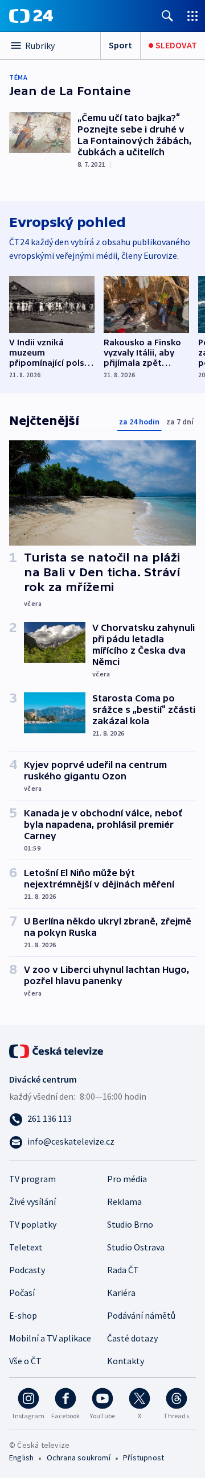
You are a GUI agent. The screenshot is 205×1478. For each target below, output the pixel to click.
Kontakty (125, 1360)
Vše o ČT (25, 1360)
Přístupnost (143, 1457)
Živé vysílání (32, 1201)
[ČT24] (31, 16)
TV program (32, 1178)
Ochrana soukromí (78, 1457)
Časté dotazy (132, 1338)
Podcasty (27, 1269)
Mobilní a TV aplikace (50, 1338)
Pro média (127, 1178)
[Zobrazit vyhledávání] (167, 15)
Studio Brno (130, 1224)
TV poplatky (32, 1224)
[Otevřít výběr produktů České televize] (192, 15)
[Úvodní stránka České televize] (57, 1050)
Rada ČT (123, 1269)
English (21, 1457)
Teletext (26, 1247)
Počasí (22, 1292)
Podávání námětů (141, 1315)
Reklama (124, 1201)
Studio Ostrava (136, 1247)
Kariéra (121, 1292)
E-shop (23, 1315)
